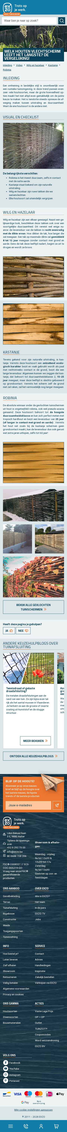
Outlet (38, 1022)
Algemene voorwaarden (16, 988)
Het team (40, 901)
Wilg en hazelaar (35, 65)
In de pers (40, 907)
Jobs (38, 919)
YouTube (14, 1068)
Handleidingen (43, 965)
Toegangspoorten (13, 931)
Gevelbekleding (11, 896)
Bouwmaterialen (12, 1022)
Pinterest (14, 1080)
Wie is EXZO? (42, 896)
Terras (6, 901)
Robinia (7, 69)
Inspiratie (40, 971)
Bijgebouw (9, 913)
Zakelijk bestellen (44, 977)
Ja (6, 630)
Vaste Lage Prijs (44, 1011)
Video (19, 65)
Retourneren (10, 977)
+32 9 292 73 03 (16, 847)
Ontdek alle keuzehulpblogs (32, 756)
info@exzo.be (15, 851)
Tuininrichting (10, 936)
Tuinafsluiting (10, 907)
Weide (6, 925)
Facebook (14, 1062)
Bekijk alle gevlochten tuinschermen (33, 607)
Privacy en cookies (13, 994)
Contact (39, 953)
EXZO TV (40, 913)
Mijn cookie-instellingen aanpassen (33, 1109)
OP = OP (40, 1016)
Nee (21, 630)
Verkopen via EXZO (46, 982)
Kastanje (53, 65)
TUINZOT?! (41, 1028)
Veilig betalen (10, 982)
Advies (39, 959)
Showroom (9, 971)
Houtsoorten (10, 1011)
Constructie (9, 919)
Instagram (14, 1074)
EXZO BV (40, 1046)
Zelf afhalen (9, 965)
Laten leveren (10, 959)
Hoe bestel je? (11, 953)
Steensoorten (10, 1016)
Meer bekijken (33, 741)
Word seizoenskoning (47, 1040)
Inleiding (7, 65)
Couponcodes (43, 1034)
